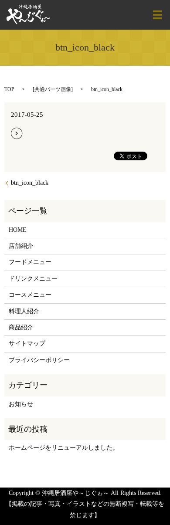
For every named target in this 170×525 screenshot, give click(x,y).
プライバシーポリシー (39, 360)
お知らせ (21, 404)
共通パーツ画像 (52, 89)
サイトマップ (27, 343)
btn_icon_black (29, 183)
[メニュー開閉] (157, 14)
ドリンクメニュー (33, 278)
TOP (9, 89)
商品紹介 (21, 327)
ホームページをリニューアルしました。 (64, 447)
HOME (18, 230)
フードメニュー (30, 262)
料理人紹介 (24, 311)
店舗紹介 (21, 246)
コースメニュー (30, 294)
